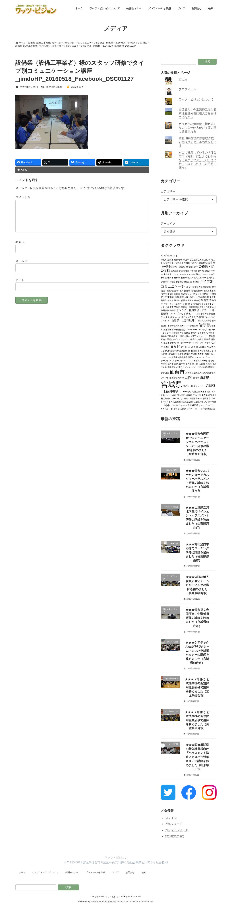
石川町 (202, 364)
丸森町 (166, 347)
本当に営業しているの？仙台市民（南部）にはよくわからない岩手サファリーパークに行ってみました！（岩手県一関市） (198, 160)
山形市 (188, 377)
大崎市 (212, 274)
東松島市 (167, 274)
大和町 (201, 270)
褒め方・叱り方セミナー (194, 386)
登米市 (177, 300)
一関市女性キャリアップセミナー (193, 336)
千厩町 (164, 259)
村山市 (166, 317)
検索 (207, 61)
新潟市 (170, 259)
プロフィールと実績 (95, 872)
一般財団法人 (180, 329)
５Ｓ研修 (186, 304)
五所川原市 (196, 304)
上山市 (207, 259)
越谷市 (196, 377)
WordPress (95, 901)
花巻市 (187, 354)
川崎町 (172, 310)
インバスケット (195, 294)
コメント (23, 197)
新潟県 (207, 339)
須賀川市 (188, 282)
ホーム (183, 79)
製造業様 (206, 300)
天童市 (203, 391)
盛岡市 (177, 294)
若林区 (164, 277)
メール (21, 261)
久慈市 (209, 364)
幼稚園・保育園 (190, 270)
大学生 (182, 364)
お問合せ (130, 872)
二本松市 (197, 395)
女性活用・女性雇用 (174, 263)
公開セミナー (71, 872)
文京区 (194, 333)
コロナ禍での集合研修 (180, 351)
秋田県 (195, 405)
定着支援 (202, 333)
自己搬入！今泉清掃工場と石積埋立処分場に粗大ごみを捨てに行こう (198, 113)
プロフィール (187, 89)
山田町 (170, 294)
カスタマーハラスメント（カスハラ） (194, 342)
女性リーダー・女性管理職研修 (201, 409)
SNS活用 (187, 391)
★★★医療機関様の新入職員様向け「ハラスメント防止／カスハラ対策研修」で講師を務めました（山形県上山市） (197, 756)
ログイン (171, 817)
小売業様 (206, 398)
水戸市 (164, 294)
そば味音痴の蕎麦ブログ (178, 325)
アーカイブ (168, 223)
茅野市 (177, 307)
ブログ (115, 872)
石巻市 (184, 277)
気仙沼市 (194, 325)
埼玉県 (195, 364)
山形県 (204, 377)
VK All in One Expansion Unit (140, 901)
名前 (20, 242)
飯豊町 (189, 364)
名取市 (181, 377)
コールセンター (178, 405)
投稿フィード (174, 823)
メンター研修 (210, 401)
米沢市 (170, 277)
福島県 (174, 336)
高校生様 (196, 391)
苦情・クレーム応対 (172, 304)
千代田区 (200, 317)
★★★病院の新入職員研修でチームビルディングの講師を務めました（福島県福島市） (197, 585)
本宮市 (164, 364)
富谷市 (184, 294)
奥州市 (200, 339)
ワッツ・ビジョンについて (196, 99)
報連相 (170, 300)
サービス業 (207, 277)
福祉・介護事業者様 (193, 398)
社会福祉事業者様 (175, 282)
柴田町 (173, 342)
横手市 (184, 300)
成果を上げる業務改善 (199, 297)
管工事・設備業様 (179, 357)
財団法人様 (197, 287)
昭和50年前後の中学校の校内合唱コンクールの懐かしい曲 (198, 142)
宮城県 (172, 384)
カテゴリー (168, 191)
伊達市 (213, 297)
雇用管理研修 (197, 290)
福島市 (187, 333)
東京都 (170, 297)
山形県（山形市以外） (184, 320)
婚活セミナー (192, 266)
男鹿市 (187, 290)
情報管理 (171, 367)
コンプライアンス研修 (197, 360)
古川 (181, 290)
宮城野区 (181, 395)
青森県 (205, 395)
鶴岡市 (170, 364)
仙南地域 (178, 259)
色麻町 (189, 395)
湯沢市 (184, 317)
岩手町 (184, 347)
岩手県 (205, 325)
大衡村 (191, 300)
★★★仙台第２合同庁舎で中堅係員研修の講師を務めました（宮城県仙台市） (197, 618)
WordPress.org (174, 836)
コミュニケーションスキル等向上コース (190, 274)
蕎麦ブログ (175, 317)
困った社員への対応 (197, 347)
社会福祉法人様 (176, 333)
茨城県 (194, 354)
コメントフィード (176, 830)
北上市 (180, 354)
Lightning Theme (114, 901)
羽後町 (187, 263)
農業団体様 (168, 329)
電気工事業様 (210, 290)
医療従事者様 (177, 270)
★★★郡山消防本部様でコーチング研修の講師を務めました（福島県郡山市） (197, 552)
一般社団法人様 (201, 314)
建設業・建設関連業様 (191, 307)
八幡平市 (169, 307)
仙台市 (177, 372)
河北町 (211, 360)
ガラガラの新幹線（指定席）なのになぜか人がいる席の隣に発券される (198, 127)
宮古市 (164, 297)
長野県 (176, 409)
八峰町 (207, 354)
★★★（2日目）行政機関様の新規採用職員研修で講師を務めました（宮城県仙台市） (197, 687)
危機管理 (173, 377)
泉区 (176, 364)
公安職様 (192, 317)
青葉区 (175, 346)
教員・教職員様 (195, 277)
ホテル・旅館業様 (199, 263)
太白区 (183, 409)
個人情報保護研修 (206, 351)
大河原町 (207, 287)
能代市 (177, 277)
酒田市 (191, 357)
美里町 (182, 266)
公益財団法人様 (181, 297)
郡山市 (186, 259)
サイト (19, 280)
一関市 (165, 405)
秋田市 (188, 405)
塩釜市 (166, 342)
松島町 (197, 300)
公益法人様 (198, 401)
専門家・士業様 (209, 294)
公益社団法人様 (197, 259)
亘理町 (196, 282)
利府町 (194, 351)
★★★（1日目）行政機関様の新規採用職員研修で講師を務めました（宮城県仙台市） (197, 720)
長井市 (164, 300)
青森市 (201, 354)
